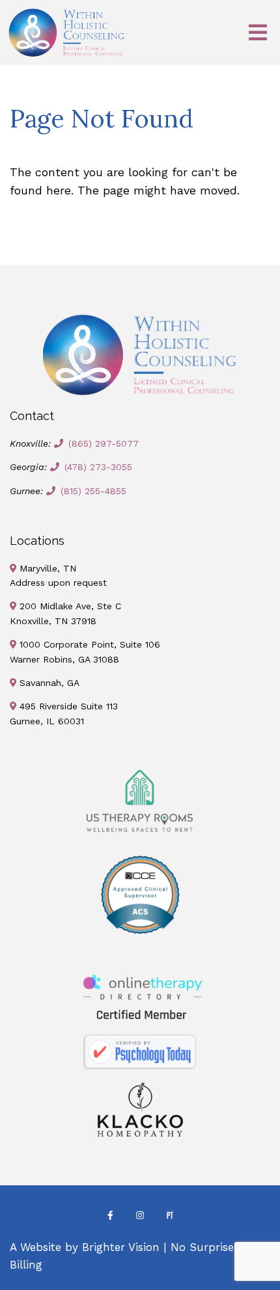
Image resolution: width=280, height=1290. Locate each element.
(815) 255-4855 (93, 491)
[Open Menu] (258, 32)
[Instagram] (140, 1215)
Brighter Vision (121, 1247)
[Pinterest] (170, 1215)
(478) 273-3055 (98, 467)
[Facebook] (110, 1215)
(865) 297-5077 (103, 443)
